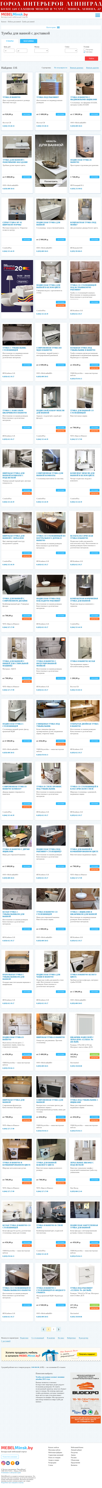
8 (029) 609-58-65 (76, 126)
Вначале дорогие (92, 68)
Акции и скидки (53, 1460)
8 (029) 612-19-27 (76, 314)
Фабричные (71, 1338)
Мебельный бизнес (77, 1447)
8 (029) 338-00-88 (76, 1066)
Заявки (73, 1455)
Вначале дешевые (76, 68)
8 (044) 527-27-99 (76, 439)
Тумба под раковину (48, 97)
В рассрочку (83, 1338)
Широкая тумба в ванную (50, 1037)
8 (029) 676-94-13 (76, 379)
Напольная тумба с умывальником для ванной (13, 977)
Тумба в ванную (11, 97)
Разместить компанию (10, 1457)
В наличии (51, 1338)
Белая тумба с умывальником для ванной (13, 914)
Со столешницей (37, 1338)
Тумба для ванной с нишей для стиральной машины (15, 663)
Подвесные (24, 1338)
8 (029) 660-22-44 (76, 1191)
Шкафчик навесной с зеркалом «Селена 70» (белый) (82, 1039)
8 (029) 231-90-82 (76, 189)
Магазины (29, 41)
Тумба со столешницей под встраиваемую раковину (83, 287)
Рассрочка (89, 50)
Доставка (89, 52)
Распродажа (52, 1463)
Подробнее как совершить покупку (12, 1482)
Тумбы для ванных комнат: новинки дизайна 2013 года (50, 1378)
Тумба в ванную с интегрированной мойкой (46, 663)
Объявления (75, 1460)
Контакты (74, 1465)
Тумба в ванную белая (82, 661)
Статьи (50, 1465)
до (18, 51)
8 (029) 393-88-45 (76, 251)
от (5, 51)
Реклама (73, 1458)
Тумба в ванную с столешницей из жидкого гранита (50, 1290)
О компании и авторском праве (11, 1472)
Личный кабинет (76, 1450)
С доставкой (5, 1341)
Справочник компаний (55, 1455)
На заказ (61, 1338)
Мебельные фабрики (55, 1452)
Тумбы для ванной (28, 22)
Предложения (75, 1463)
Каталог (4, 22)
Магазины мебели (54, 1450)
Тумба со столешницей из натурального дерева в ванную (50, 538)
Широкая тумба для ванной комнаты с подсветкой (13, 475)
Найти (91, 58)
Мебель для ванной (14, 22)
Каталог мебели (53, 1447)
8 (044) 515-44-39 (8, 251)
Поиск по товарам (54, 1458)
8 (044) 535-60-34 (8, 126)
